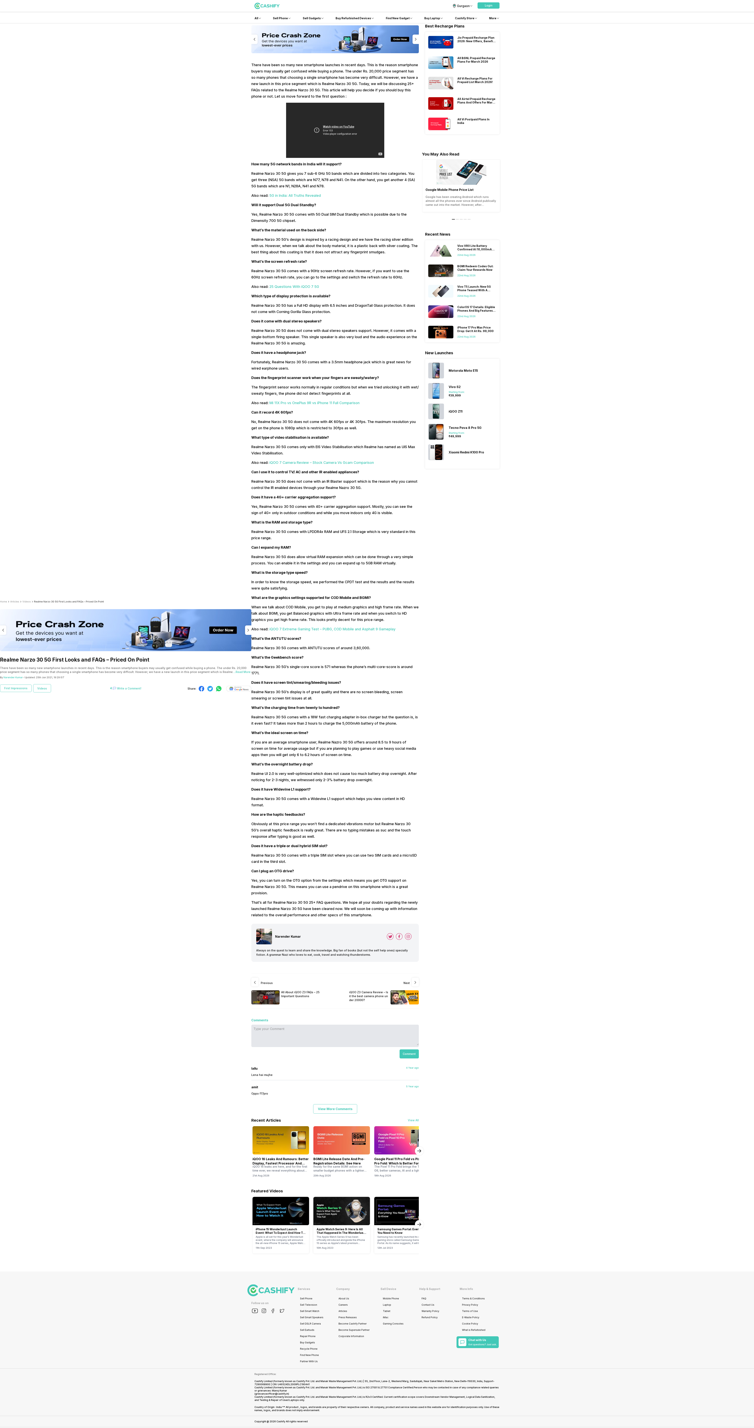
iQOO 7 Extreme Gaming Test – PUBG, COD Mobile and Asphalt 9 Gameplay (332, 629)
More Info (466, 1289)
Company (343, 1289)
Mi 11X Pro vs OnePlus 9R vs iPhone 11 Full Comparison (314, 403)
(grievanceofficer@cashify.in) (271, 1393)
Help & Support (429, 1289)
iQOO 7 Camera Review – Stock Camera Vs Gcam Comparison (321, 462)
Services (304, 1289)
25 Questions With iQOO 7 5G (294, 287)
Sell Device (388, 1289)
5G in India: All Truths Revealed (295, 195)
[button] (489, 5)
